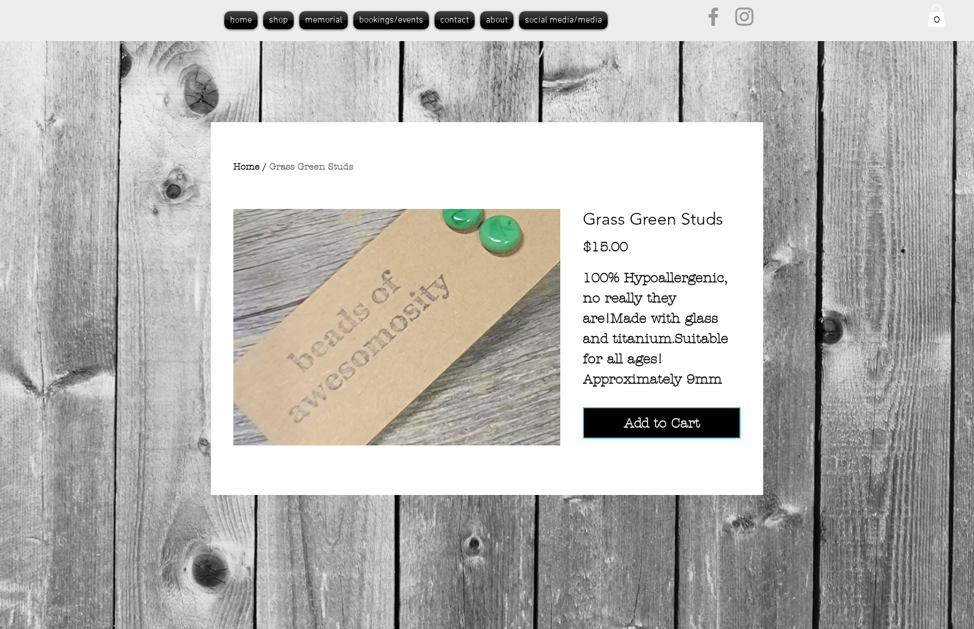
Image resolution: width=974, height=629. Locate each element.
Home (246, 166)
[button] (936, 15)
